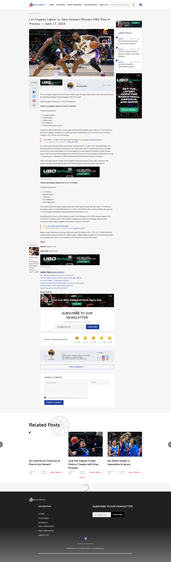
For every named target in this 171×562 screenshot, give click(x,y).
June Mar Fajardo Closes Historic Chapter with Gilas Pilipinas (61, 278)
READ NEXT (33, 245)
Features (60, 5)
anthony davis (66, 355)
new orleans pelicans (69, 359)
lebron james (66, 357)
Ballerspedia (90, 5)
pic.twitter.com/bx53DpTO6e (58, 226)
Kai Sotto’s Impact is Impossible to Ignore (54, 280)
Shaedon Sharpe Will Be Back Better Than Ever (56, 285)
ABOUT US (104, 5)
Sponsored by (46, 292)
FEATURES (43, 518)
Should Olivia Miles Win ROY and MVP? (54, 288)
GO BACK (37, 13)
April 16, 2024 (72, 142)
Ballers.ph (58, 272)
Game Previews (74, 5)
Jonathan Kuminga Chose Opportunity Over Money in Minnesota (62, 283)
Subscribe (117, 515)
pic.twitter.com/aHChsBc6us (91, 140)
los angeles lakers (77, 357)
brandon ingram (77, 355)
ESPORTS (43, 522)
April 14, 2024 (79, 228)
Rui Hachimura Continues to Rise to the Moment (56, 275)
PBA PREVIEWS (46, 530)
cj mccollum (86, 355)
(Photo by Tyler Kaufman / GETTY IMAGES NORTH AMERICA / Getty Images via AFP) (86, 74)
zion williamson (81, 359)
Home (51, 5)
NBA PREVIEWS (46, 526)
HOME (41, 514)
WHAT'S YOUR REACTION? (55, 340)
